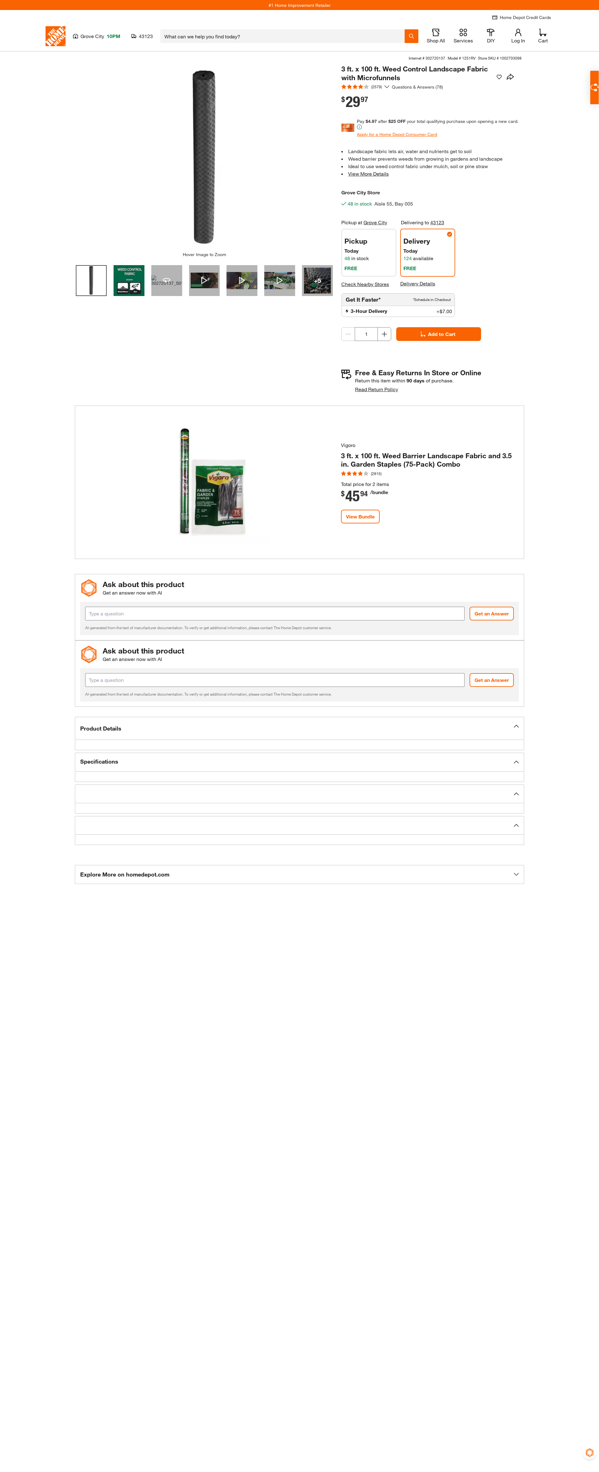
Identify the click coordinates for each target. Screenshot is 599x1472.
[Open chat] (594, 87)
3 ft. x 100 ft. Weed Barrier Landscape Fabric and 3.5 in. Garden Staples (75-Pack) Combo (426, 460)
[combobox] (282, 36)
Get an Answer (492, 613)
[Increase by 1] (384, 334)
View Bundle (360, 516)
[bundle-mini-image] (208, 482)
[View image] (91, 280)
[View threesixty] (166, 280)
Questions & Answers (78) (417, 87)
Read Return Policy (376, 389)
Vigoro (348, 445)
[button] (299, 728)
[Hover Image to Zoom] (204, 158)
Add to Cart (441, 334)
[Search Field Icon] (411, 36)
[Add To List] (499, 77)
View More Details (368, 174)
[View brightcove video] (204, 280)
